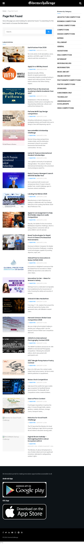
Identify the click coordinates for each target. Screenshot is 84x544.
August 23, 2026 (42, 116)
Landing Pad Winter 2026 (37, 194)
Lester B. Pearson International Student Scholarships (40, 154)
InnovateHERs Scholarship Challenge (38, 131)
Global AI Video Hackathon (38, 299)
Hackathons (62, 51)
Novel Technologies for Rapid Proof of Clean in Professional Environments (39, 237)
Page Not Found (13, 11)
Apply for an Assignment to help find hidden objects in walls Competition (40, 215)
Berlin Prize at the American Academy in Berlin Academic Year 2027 (40, 91)
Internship (61, 59)
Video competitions (65, 108)
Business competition (66, 21)
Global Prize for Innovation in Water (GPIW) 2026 (39, 259)
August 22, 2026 (42, 178)
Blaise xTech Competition (38, 380)
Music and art (63, 72)
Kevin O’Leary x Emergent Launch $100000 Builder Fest (40, 174)
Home (4, 11)
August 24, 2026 (42, 50)
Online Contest (63, 76)
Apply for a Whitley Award (38, 66)
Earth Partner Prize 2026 (37, 47)
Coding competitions (66, 25)
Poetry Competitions (66, 84)
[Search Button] (49, 32)
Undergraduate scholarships (64, 102)
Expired (60, 38)
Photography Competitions (69, 80)
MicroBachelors (64, 63)
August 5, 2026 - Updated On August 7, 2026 (41, 446)
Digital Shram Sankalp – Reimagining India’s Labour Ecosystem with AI (38, 439)
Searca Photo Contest (36, 399)
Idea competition (64, 55)
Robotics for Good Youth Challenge (37, 419)
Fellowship (62, 42)
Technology (62, 97)
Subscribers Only (64, 93)
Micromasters (63, 67)
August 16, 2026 (42, 382)
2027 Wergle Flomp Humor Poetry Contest (41, 361)
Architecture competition (68, 17)
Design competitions (66, 34)
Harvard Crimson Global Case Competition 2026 (39, 319)
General (60, 46)
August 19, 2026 (42, 301)
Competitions (63, 30)
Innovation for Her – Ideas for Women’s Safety (39, 279)
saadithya (32, 50)
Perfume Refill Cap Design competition (38, 112)
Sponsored (61, 88)
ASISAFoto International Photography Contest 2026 (38, 339)
